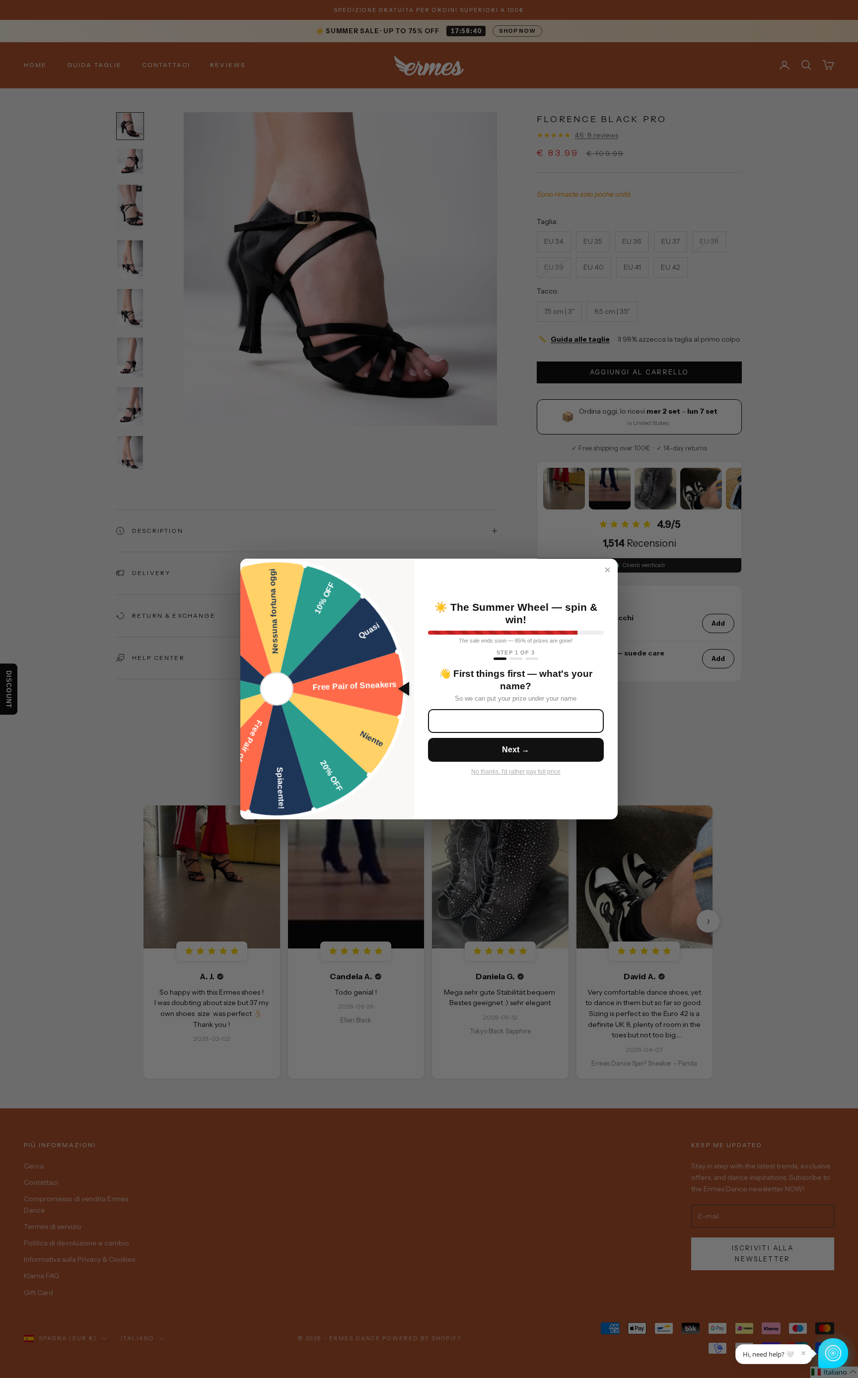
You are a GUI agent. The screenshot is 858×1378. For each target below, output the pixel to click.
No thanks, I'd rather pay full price (516, 772)
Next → (515, 749)
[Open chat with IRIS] (833, 1353)
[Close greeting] (803, 1353)
